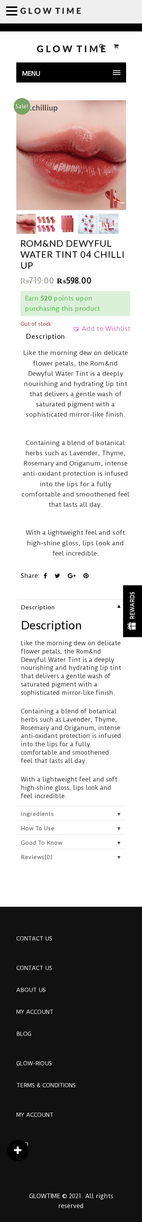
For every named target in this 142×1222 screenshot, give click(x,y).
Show (132, 611)
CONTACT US (34, 938)
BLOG (23, 1034)
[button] (101, 331)
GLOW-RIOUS (34, 1063)
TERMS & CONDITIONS (46, 1085)
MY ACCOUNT (34, 1012)
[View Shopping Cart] (116, 46)
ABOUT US (31, 990)
